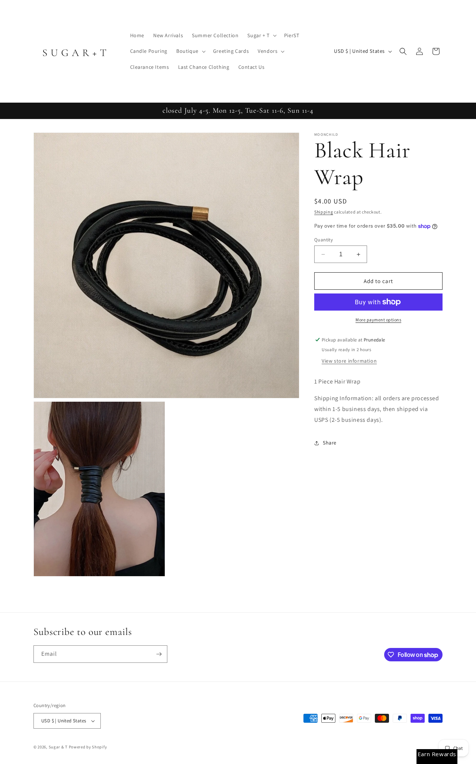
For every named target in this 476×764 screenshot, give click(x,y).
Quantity (323, 240)
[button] (261, 35)
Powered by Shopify (88, 746)
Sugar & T (58, 746)
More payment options (378, 319)
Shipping (323, 212)
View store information (349, 360)
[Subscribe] (159, 654)
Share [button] (330, 442)
